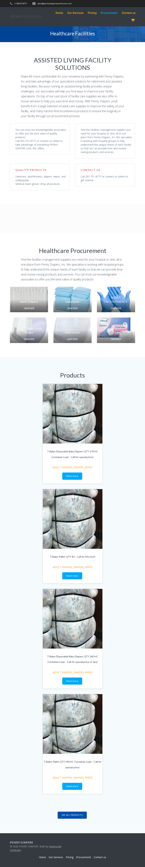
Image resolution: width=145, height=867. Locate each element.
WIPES (88, 467)
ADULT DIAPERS (62, 467)
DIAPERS (78, 467)
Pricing (92, 13)
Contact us (129, 13)
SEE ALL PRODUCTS (72, 815)
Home (59, 13)
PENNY (26, 17)
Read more (72, 476)
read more (29, 308)
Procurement (109, 13)
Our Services (75, 13)
